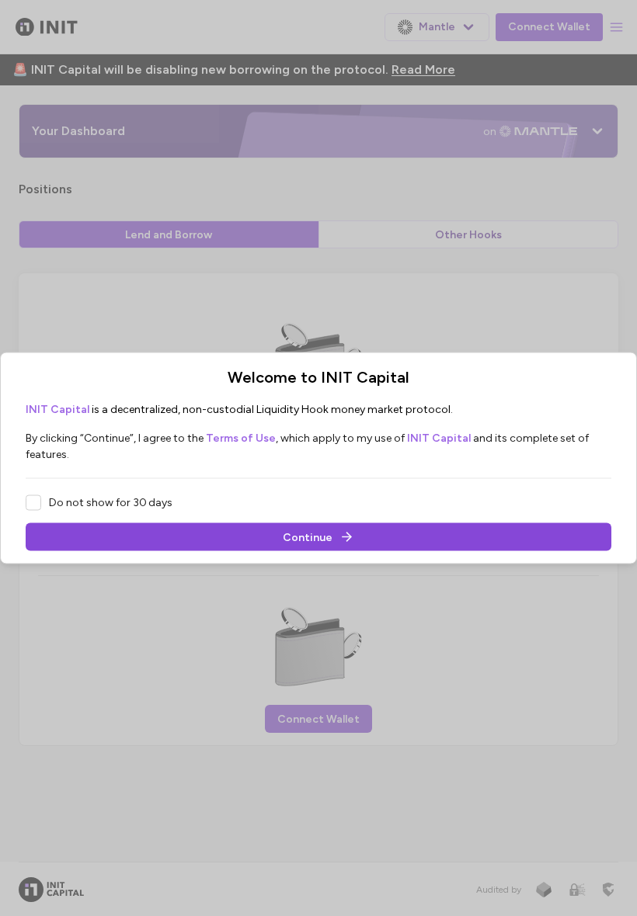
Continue (307, 536)
